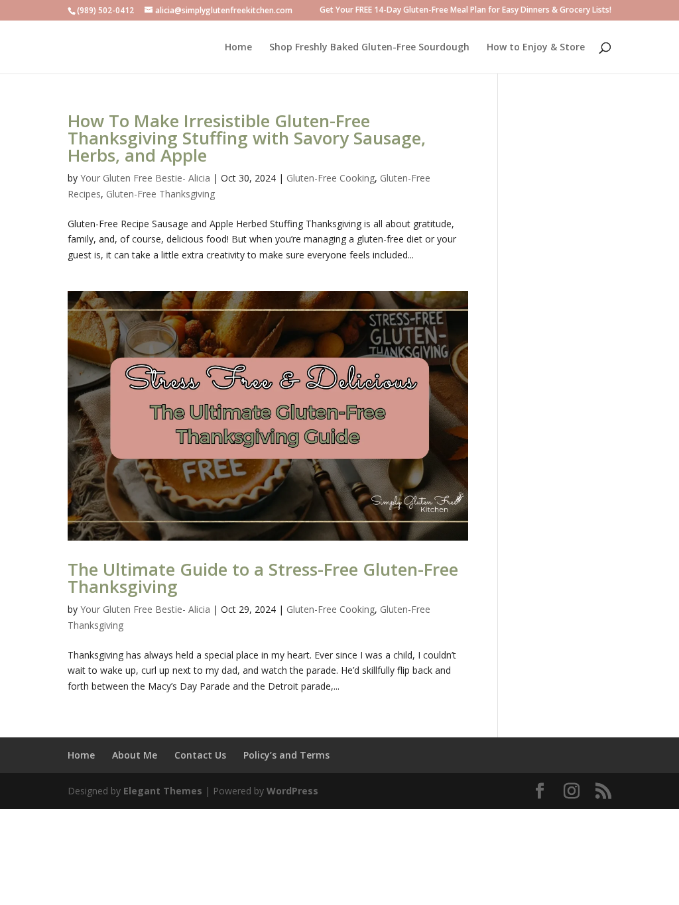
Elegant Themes (162, 790)
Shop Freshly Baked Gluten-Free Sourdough (369, 47)
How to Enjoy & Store (536, 47)
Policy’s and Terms (286, 755)
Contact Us (200, 755)
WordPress (292, 790)
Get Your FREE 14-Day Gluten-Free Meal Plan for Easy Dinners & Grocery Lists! (465, 10)
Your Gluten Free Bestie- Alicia (145, 178)
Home (238, 47)
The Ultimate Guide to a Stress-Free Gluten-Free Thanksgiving (263, 577)
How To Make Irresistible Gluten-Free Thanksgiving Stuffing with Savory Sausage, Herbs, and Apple (247, 138)
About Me (134, 755)
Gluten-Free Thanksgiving (160, 193)
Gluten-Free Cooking (330, 178)
